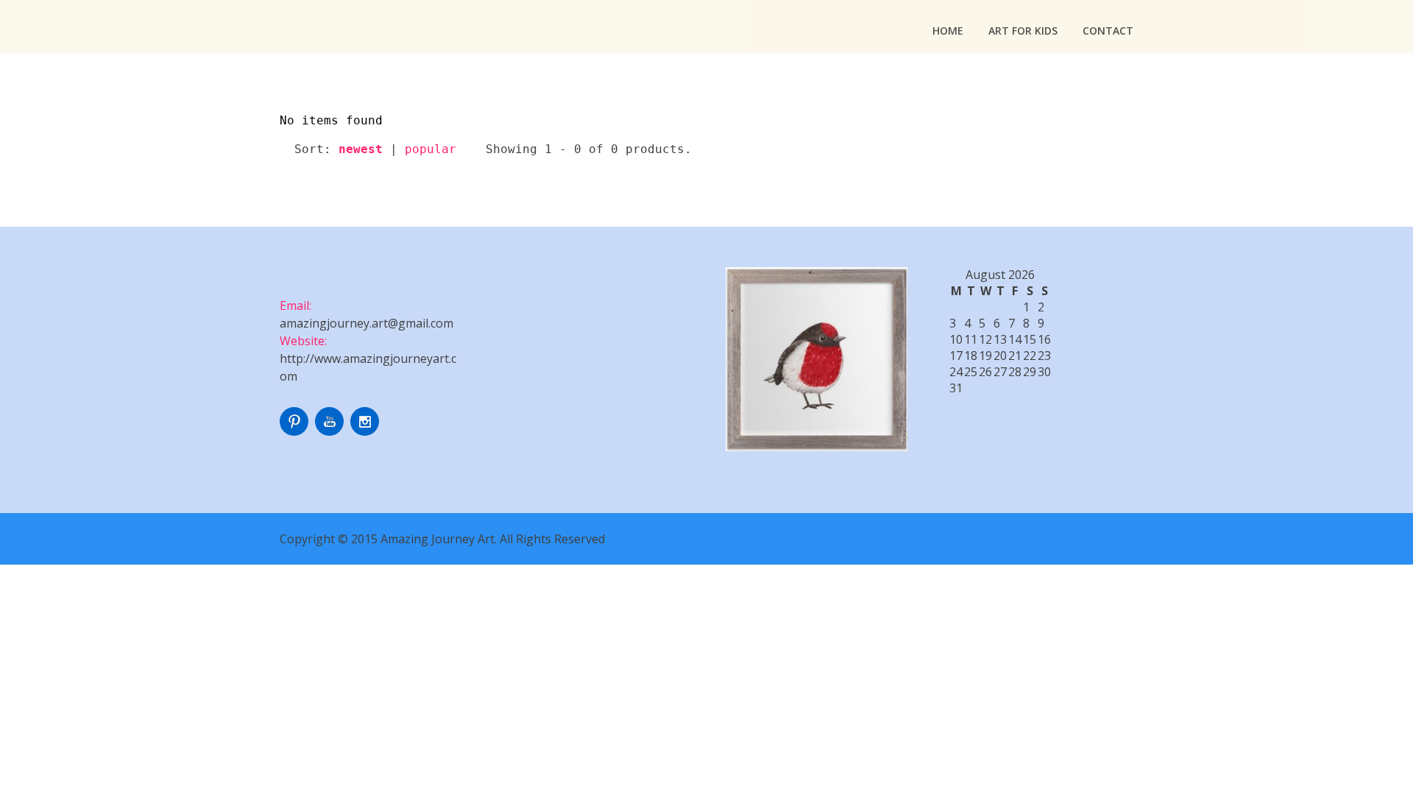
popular (430, 149)
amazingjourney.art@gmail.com (366, 323)
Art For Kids (1023, 31)
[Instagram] (366, 431)
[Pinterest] (296, 431)
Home (947, 31)
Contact (1108, 31)
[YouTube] (331, 431)
